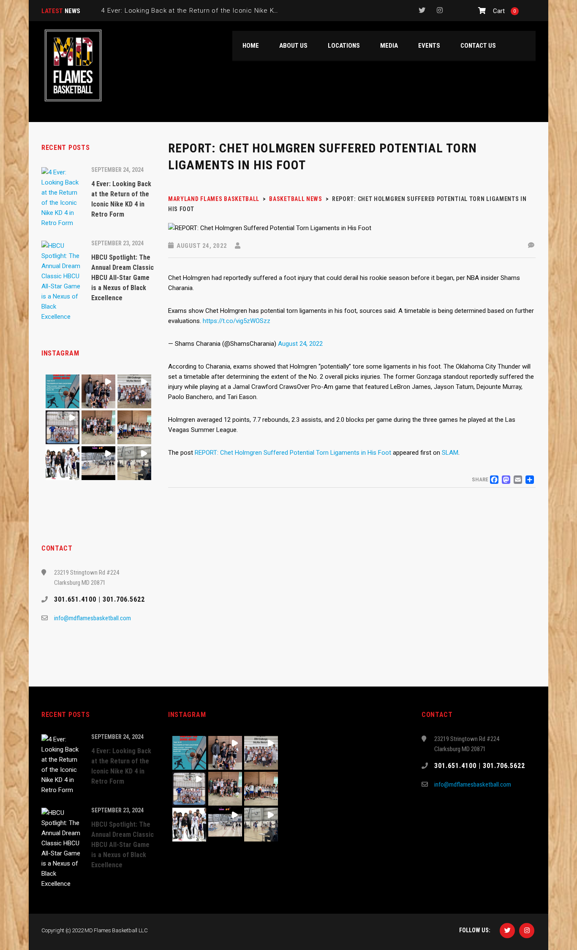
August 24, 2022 (300, 343)
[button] (62, 391)
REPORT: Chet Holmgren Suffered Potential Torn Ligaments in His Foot (293, 452)
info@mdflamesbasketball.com (92, 618)
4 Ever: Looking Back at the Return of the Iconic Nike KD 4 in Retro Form (215, 10)
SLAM (450, 452)
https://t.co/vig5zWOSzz (236, 321)
